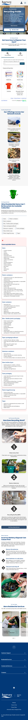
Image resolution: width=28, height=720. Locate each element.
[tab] (7, 54)
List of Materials (4, 100)
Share (24, 49)
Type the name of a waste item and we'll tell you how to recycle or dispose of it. (14, 60)
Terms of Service (17, 98)
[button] (25, 2)
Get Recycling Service (14, 527)
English (18, 49)
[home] (6, 3)
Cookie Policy (23, 98)
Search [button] (22, 63)
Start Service (14, 25)
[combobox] (12, 63)
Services (5, 9)
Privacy (12, 98)
